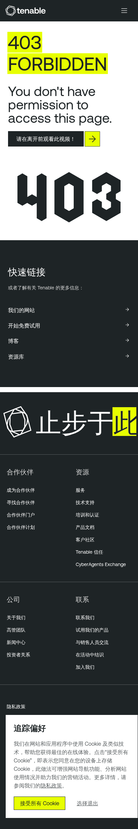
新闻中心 (16, 642)
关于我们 (16, 617)
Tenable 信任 (89, 552)
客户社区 (85, 539)
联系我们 (85, 617)
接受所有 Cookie (39, 803)
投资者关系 (18, 654)
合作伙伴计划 (21, 527)
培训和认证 (87, 515)
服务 (80, 490)
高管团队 (16, 630)
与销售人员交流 (92, 642)
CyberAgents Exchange (101, 564)
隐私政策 (16, 706)
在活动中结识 (90, 654)
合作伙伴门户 (21, 515)
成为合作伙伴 (21, 490)
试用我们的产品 (92, 630)
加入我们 (85, 667)
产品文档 (85, 527)
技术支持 (85, 502)
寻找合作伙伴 (21, 502)
